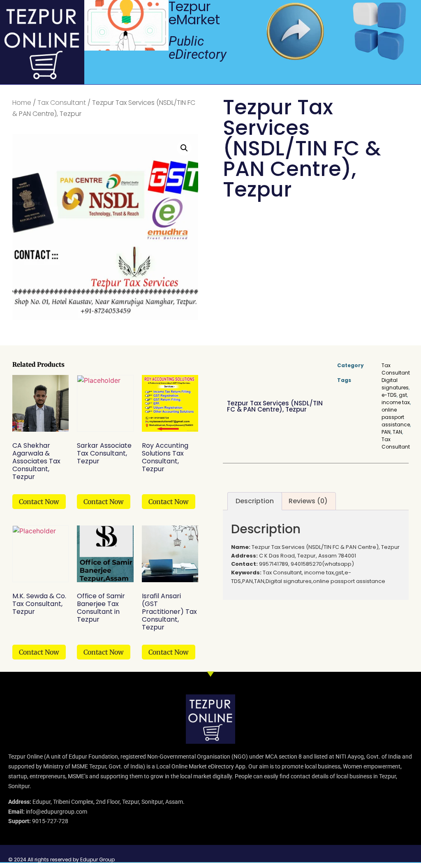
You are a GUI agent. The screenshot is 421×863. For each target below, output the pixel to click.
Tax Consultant (61, 102)
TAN (397, 431)
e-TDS (389, 394)
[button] (184, 148)
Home (21, 102)
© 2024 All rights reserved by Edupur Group (61, 859)
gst (403, 394)
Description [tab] (255, 501)
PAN (386, 431)
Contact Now (39, 501)
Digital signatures (395, 384)
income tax (396, 402)
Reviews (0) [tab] (308, 501)
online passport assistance (396, 417)
